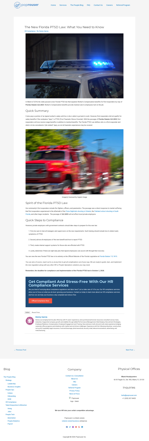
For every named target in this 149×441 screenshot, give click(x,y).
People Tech (10, 414)
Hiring (10, 409)
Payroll (10, 424)
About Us (74, 379)
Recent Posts (36, 312)
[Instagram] (73, 427)
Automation (12, 418)
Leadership (12, 384)
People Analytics (14, 421)
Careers (109, 5)
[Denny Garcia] (30, 321)
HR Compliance (30, 31)
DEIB (9, 399)
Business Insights (14, 387)
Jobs (9, 412)
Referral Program (123, 5)
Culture (10, 393)
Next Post (130, 350)
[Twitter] (70, 427)
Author (27, 312)
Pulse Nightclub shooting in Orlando (78, 211)
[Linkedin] (82, 427)
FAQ (88, 5)
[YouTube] (76, 427)
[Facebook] (67, 427)
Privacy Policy (74, 391)
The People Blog (76, 5)
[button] (134, 5)
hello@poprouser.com (129, 395)
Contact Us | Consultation (74, 376)
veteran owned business (70, 421)
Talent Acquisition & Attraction (16, 405)
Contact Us (98, 5)
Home (53, 5)
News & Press (74, 394)
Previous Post (20, 350)
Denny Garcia (41, 317)
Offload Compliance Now (40, 301)
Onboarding (12, 396)
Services (63, 5)
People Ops (10, 390)
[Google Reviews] (79, 427)
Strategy (9, 380)
